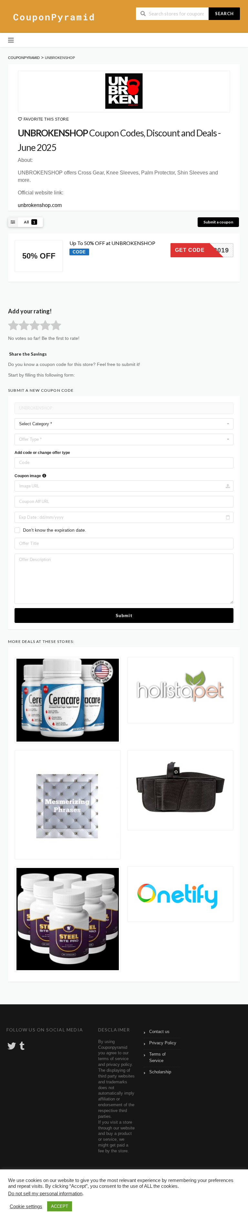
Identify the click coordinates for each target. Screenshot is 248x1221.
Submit (124, 615)
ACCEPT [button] (59, 1206)
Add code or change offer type (42, 452)
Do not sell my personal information (45, 1193)
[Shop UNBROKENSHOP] (124, 92)
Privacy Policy (162, 1043)
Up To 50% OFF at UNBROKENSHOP (112, 243)
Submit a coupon (218, 222)
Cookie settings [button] (26, 1206)
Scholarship (160, 1072)
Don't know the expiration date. (54, 530)
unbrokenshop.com (40, 205)
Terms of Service (157, 1057)
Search (224, 13)
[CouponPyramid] (53, 17)
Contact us (159, 1031)
